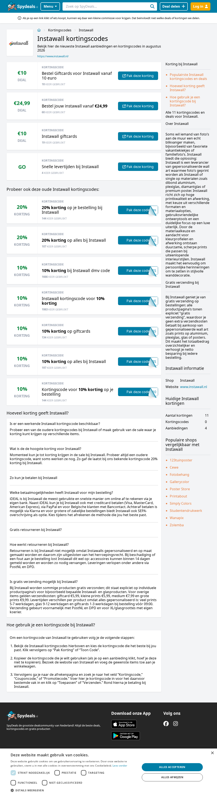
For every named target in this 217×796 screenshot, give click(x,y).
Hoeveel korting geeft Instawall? (187, 88)
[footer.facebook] (166, 723)
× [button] (212, 753)
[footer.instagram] (175, 723)
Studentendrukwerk (186, 510)
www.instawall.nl (193, 387)
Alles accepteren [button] (172, 767)
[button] (73, 790)
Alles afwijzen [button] (172, 777)
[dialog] (108, 772)
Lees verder (120, 765)
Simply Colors (181, 503)
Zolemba (177, 525)
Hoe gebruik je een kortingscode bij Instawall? (185, 101)
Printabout (178, 496)
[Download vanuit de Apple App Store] (124, 724)
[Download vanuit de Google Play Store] (125, 736)
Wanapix (177, 517)
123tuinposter (181, 460)
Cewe (174, 467)
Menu (48, 6)
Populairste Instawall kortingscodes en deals (188, 76)
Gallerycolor (179, 481)
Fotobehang (179, 474)
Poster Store (180, 489)
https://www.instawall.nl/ (53, 56)
